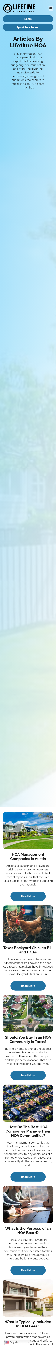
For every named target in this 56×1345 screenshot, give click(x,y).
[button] (51, 8)
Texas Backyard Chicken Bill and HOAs (28, 950)
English (13, 1342)
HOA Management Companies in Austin (28, 856)
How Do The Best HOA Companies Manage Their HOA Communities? (28, 1131)
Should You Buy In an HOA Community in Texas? (28, 1039)
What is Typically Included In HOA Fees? (28, 1324)
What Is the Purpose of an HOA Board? (28, 1230)
